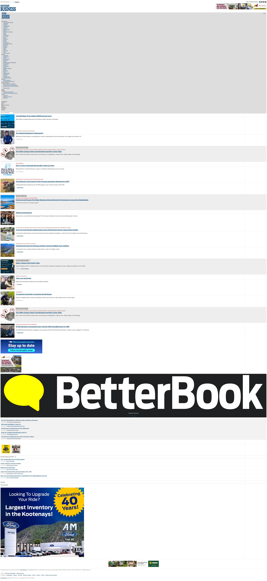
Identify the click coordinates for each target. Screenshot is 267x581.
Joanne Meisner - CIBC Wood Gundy (14, 473)
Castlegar (5, 24)
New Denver (6, 42)
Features (3, 54)
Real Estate (5, 70)
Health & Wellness (7, 68)
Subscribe (5, 97)
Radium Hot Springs (7, 43)
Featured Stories (61, 149)
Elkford (5, 30)
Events (33, 575)
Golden (5, 34)
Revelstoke (5, 44)
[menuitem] (134, 22)
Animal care (6, 56)
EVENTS (3, 482)
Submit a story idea (7, 96)
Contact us (5, 95)
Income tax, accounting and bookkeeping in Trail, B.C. (14, 432)
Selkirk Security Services (11, 465)
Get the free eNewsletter (10, 573)
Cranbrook (5, 27)
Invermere (5, 36)
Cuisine (5, 57)
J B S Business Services (12, 434)
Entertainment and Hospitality (9, 62)
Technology (5, 74)
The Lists (3, 79)
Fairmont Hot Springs (8, 31)
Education (5, 60)
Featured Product (52, 149)
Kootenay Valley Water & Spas (14, 438)
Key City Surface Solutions (12, 477)
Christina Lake (6, 25)
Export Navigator (25, 268)
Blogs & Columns (5, 82)
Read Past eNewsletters (8, 91)
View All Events (4, 484)
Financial (5, 64)
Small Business (6, 73)
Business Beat (6, 88)
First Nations (6, 66)
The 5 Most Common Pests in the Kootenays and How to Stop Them (39, 151)
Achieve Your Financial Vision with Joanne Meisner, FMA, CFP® (16, 471)
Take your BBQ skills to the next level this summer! (13, 459)
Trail (4, 51)
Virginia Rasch (20, 332)
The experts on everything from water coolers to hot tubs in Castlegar (17, 436)
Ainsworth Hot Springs (8, 22)
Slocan (4, 49)
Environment (6, 63)
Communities (4, 21)
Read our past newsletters (51, 575)
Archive (3, 90)
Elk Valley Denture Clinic (12, 469)
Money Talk (19, 276)
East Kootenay (6, 29)
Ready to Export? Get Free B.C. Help (28, 263)
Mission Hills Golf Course (13, 430)
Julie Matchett (20, 187)
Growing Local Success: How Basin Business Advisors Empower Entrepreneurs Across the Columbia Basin (52, 200)
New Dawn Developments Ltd (14, 422)
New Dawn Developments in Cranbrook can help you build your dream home (19, 420)
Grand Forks (6, 35)
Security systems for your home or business (11, 463)
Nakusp (5, 40)
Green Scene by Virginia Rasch (10, 84)
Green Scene (19, 227)
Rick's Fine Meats (10, 461)
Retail (4, 71)
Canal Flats (5, 23)
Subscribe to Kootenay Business (10, 93)
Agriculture (5, 55)
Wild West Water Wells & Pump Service (16, 426)
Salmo (4, 48)
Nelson (4, 41)
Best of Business (6, 80)
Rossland (5, 47)
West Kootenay (6, 53)
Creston (5, 28)
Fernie (4, 33)
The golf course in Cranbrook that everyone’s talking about (15, 428)
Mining (4, 69)
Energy (4, 61)
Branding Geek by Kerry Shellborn (11, 86)
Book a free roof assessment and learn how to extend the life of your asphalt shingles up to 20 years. (24, 475)
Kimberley (5, 38)
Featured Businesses (42, 149)
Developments (6, 59)
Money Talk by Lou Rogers (9, 83)
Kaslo (4, 37)
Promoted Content (7, 77)
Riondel (5, 46)
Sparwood (5, 50)
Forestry (5, 67)
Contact (3, 94)
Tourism (5, 75)
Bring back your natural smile (8, 467)
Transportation (6, 76)
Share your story (20, 573)
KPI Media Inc (23, 569)
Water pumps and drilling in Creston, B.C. (11, 424)
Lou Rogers (19, 284)
